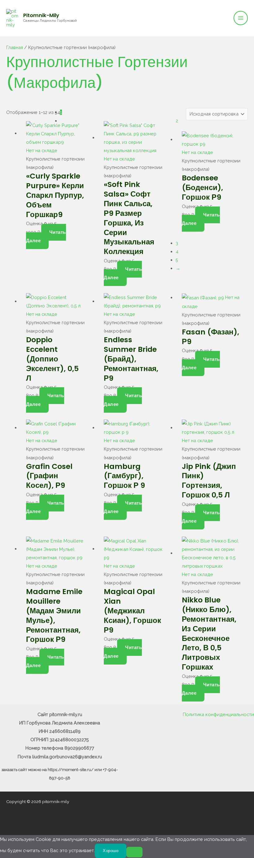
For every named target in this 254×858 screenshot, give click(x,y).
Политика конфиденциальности (218, 714)
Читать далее (46, 236)
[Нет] (134, 852)
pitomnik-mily (41, 15)
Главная (14, 47)
